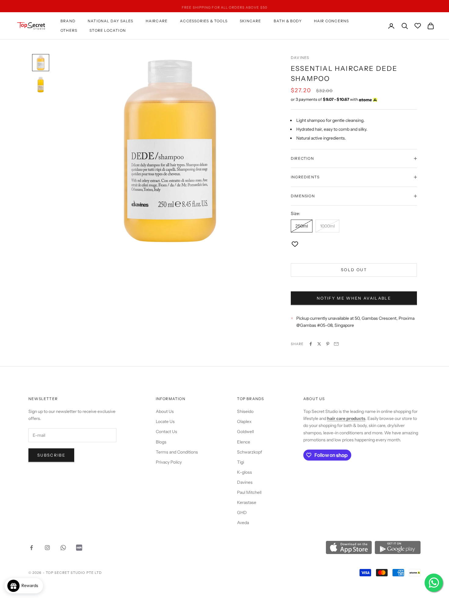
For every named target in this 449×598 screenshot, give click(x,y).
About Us (165, 411)
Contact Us (166, 431)
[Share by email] (336, 343)
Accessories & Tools (204, 21)
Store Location (107, 30)
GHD (242, 512)
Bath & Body (288, 21)
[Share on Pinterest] (327, 343)
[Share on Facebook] (310, 343)
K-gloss (244, 472)
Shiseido (245, 411)
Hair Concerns (331, 21)
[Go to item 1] (40, 62)
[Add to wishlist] (295, 244)
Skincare (250, 21)
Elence (243, 442)
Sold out (354, 269)
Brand (67, 21)
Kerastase (246, 502)
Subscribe (51, 455)
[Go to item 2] (40, 84)
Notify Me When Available (354, 298)
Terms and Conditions (177, 452)
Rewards (31, 585)
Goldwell (245, 431)
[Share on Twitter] (319, 343)
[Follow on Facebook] (31, 548)
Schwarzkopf (249, 452)
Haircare (157, 21)
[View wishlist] (417, 25)
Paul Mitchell (249, 492)
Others (68, 30)
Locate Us (165, 421)
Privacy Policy (169, 462)
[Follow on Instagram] (47, 548)
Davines (300, 57)
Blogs (161, 442)
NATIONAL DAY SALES (110, 21)
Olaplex (244, 421)
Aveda (243, 522)
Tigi (240, 462)
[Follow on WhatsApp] (63, 548)
